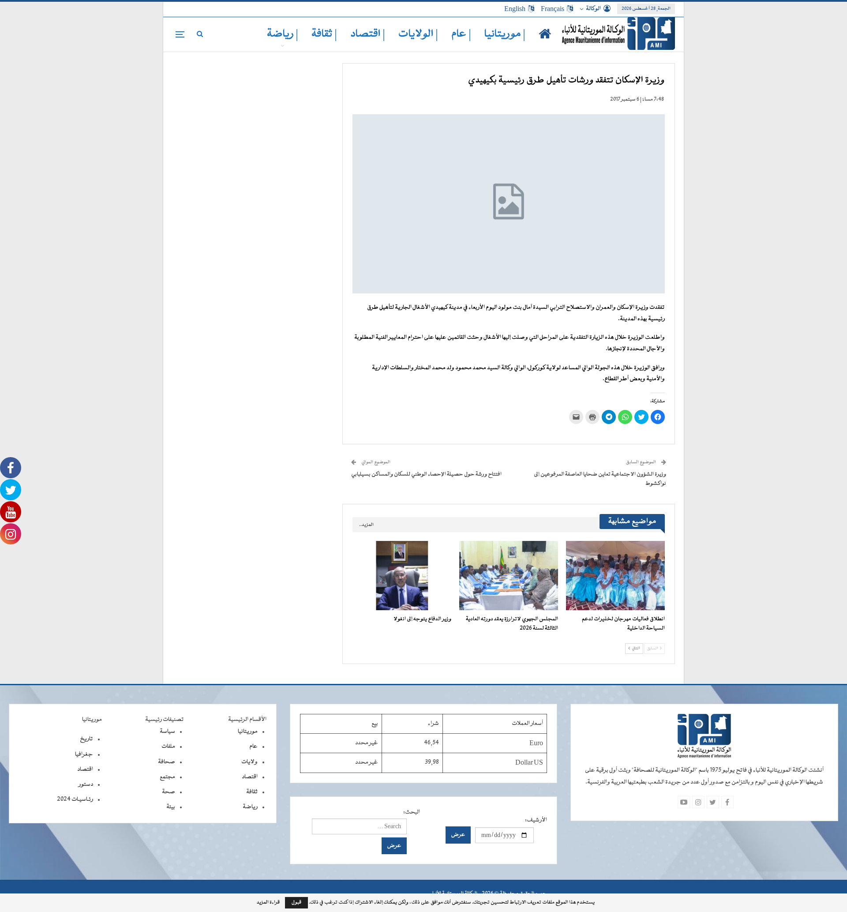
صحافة (166, 762)
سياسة (167, 731)
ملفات (168, 746)
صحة (168, 792)
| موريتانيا (504, 34)
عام (253, 746)
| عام (461, 34)
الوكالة (593, 8)
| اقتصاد (367, 34)
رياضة (250, 807)
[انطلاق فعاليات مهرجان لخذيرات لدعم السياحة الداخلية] (615, 575)
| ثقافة (324, 34)
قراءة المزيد (268, 903)
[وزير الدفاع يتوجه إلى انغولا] (401, 575)
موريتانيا (248, 731)
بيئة (170, 807)
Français (552, 8)
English (514, 8)
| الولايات (418, 34)
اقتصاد (250, 777)
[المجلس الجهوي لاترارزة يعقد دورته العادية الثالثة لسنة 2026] (508, 575)
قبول (296, 902)
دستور (86, 784)
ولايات (249, 762)
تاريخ (86, 739)
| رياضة (282, 34)
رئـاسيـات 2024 (75, 799)
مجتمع (167, 777)
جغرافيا (84, 754)
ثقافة (252, 792)
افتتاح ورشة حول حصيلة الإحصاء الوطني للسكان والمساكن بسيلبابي (426, 474)
